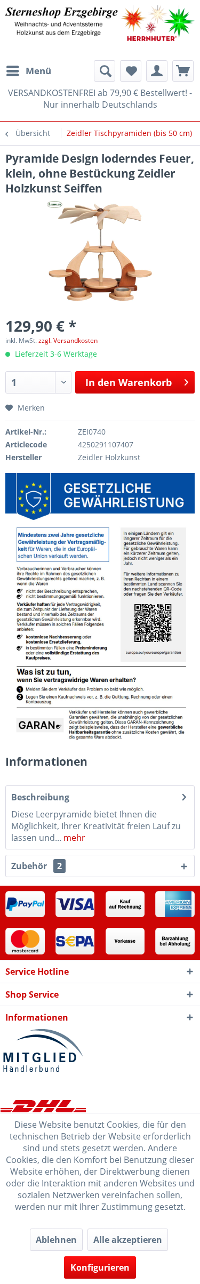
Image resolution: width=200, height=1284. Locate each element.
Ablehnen (56, 1240)
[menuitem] (28, 71)
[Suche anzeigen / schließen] (104, 71)
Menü (38, 71)
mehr (73, 838)
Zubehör (36, 866)
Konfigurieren (100, 1267)
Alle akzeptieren (127, 1240)
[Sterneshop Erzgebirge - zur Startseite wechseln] (100, 30)
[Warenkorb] (183, 71)
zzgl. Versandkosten (68, 340)
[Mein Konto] (156, 71)
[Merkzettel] (130, 71)
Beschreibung (40, 797)
